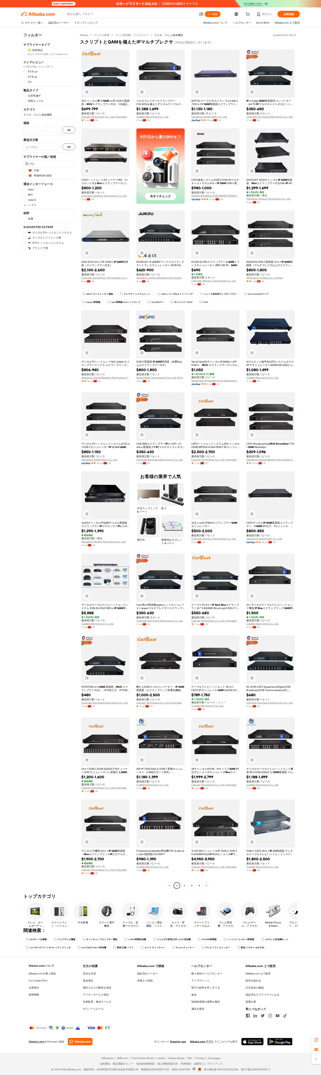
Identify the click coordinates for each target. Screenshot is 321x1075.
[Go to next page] (206, 885)
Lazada (161, 1058)
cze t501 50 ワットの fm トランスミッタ (50, 947)
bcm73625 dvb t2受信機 (94, 947)
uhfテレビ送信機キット (276, 939)
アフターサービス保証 (96, 994)
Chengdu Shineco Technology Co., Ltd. (213, 280)
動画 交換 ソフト (125, 947)
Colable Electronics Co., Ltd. (152, 116)
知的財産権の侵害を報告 (205, 1001)
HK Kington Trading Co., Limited (264, 277)
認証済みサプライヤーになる (262, 994)
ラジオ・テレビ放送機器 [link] (168, 35)
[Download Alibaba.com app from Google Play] (279, 1041)
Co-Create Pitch (38, 980)
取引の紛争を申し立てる (205, 987)
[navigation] (49, 460)
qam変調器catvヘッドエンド (126, 302)
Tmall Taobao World (142, 1058)
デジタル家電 (101, 35)
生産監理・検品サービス (97, 1001)
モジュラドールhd (183, 302)
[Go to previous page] (169, 885)
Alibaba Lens (36, 1041)
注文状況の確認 (255, 987)
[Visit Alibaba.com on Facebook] (248, 1015)
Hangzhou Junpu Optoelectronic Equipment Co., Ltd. (160, 277)
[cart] (248, 14)
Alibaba (84, 35)
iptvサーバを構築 (38, 939)
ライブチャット (200, 980)
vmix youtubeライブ (258, 294)
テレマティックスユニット (137, 294)
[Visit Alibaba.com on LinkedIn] (255, 1015)
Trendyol (200, 1058)
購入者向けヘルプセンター (207, 973)
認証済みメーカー (147, 973)
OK (69, 130)
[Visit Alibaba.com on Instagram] (270, 1015)
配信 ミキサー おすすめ (252, 947)
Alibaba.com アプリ (201, 1041)
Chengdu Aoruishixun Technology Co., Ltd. (105, 277)
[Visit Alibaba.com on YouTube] (277, 1015)
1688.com (122, 1058)
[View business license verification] (194, 1069)
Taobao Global (176, 1058)
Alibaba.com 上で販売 (258, 973)
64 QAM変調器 (209, 939)
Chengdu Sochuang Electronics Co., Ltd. (269, 116)
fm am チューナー (185, 947)
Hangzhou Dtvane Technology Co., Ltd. (268, 198)
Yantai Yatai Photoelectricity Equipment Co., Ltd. (215, 380)
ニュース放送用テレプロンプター (220, 294)
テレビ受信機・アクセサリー (132, 35)
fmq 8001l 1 (157, 302)
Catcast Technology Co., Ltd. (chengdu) (104, 116)
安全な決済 (89, 973)
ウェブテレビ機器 (66, 939)
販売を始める (253, 980)
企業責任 (34, 987)
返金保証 (88, 980)
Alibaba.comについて (41, 965)
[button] (201, 14)
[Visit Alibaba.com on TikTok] (285, 1015)
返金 (194, 994)
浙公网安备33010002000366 (221, 1069)
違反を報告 (197, 1008)
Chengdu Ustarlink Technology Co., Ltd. (104, 195)
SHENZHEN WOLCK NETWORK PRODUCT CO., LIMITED (215, 195)
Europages (214, 1058)
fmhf (205, 302)
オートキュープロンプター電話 (101, 939)
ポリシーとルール (93, 1008)
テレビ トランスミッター (217, 947)
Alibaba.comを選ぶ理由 (42, 973)
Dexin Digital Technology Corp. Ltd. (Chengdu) (160, 377)
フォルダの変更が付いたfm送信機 (174, 939)
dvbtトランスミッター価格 (99, 294)
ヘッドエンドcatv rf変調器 (240, 939)
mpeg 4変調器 (93, 302)
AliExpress (108, 1058)
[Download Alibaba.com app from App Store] (252, 1041)
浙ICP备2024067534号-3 (255, 1069)
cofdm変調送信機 (137, 939)
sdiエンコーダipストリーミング (177, 294)
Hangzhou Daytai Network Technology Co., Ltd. (105, 377)
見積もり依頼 (145, 980)
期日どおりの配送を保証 (97, 987)
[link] (316, 1040)
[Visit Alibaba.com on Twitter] (262, 1015)
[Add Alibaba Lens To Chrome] (80, 1041)
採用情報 (34, 994)
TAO (189, 1058)
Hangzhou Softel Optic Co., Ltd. (209, 116)
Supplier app (178, 1041)
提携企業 (251, 1001)
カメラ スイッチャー (155, 947)
